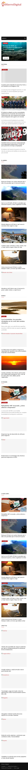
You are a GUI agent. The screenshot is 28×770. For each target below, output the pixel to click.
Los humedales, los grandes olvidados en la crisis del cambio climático (13, 321)
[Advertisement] (14, 22)
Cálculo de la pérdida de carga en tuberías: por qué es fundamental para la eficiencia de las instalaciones (13, 648)
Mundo (3, 316)
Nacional (5, 69)
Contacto (3, 766)
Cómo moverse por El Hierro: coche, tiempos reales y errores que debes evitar (13, 267)
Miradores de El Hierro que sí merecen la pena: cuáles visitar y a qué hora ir (12, 289)
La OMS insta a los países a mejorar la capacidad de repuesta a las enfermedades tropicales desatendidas (13, 351)
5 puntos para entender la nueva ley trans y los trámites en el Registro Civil (13, 85)
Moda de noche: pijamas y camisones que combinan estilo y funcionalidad (13, 735)
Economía (4, 402)
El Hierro (5, 520)
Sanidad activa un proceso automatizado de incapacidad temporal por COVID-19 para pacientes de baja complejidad (13, 144)
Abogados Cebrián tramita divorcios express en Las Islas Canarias (11, 714)
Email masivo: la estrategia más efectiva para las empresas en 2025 (13, 456)
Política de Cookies (12, 766)
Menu (4, 38)
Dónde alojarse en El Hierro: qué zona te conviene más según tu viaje (12, 225)
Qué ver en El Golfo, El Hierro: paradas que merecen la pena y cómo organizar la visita (13, 203)
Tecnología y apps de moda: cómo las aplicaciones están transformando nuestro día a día (13, 692)
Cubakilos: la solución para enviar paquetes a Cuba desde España (13, 757)
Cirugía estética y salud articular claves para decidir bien (12, 670)
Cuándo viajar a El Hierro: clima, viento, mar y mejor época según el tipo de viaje (13, 246)
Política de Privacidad (6, 768)
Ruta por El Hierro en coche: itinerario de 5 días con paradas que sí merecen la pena (13, 182)
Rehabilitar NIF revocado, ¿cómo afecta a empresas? (13, 406)
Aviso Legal (16, 768)
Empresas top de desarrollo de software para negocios (13, 434)
